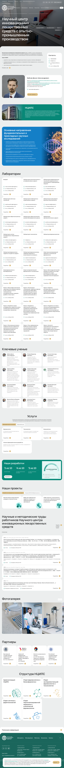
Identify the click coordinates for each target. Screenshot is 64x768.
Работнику (37, 738)
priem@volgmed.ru (36, 752)
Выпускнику (44, 738)
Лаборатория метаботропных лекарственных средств (49, 82)
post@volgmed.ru (20, 752)
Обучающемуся (29, 738)
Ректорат (44, 85)
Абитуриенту (20, 738)
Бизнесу (51, 738)
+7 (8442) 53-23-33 (35, 747)
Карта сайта (4, 753)
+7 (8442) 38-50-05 (20, 747)
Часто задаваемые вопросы (8, 755)
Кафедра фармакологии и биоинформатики (40, 84)
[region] (54, 60)
